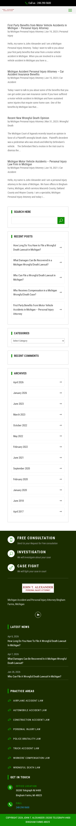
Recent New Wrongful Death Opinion (28, 118)
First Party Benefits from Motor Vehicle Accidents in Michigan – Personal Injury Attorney (37, 27)
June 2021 (18, 457)
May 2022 (18, 436)
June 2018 (18, 500)
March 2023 (19, 414)
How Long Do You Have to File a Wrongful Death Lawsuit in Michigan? (34, 247)
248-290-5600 (22, 807)
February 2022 (20, 446)
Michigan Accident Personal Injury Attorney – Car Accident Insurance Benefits (36, 73)
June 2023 (18, 403)
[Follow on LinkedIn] (38, 615)
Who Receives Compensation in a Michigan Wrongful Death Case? (35, 292)
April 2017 (18, 511)
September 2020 (21, 468)
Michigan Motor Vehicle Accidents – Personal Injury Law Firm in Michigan (37, 163)
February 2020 (20, 479)
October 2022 (20, 425)
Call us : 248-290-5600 (39, 3)
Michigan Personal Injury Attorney (26, 31)
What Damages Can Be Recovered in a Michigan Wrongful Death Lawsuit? (32, 262)
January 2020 (20, 490)
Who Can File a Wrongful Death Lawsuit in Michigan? (34, 277)
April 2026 (18, 382)
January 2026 (20, 393)
